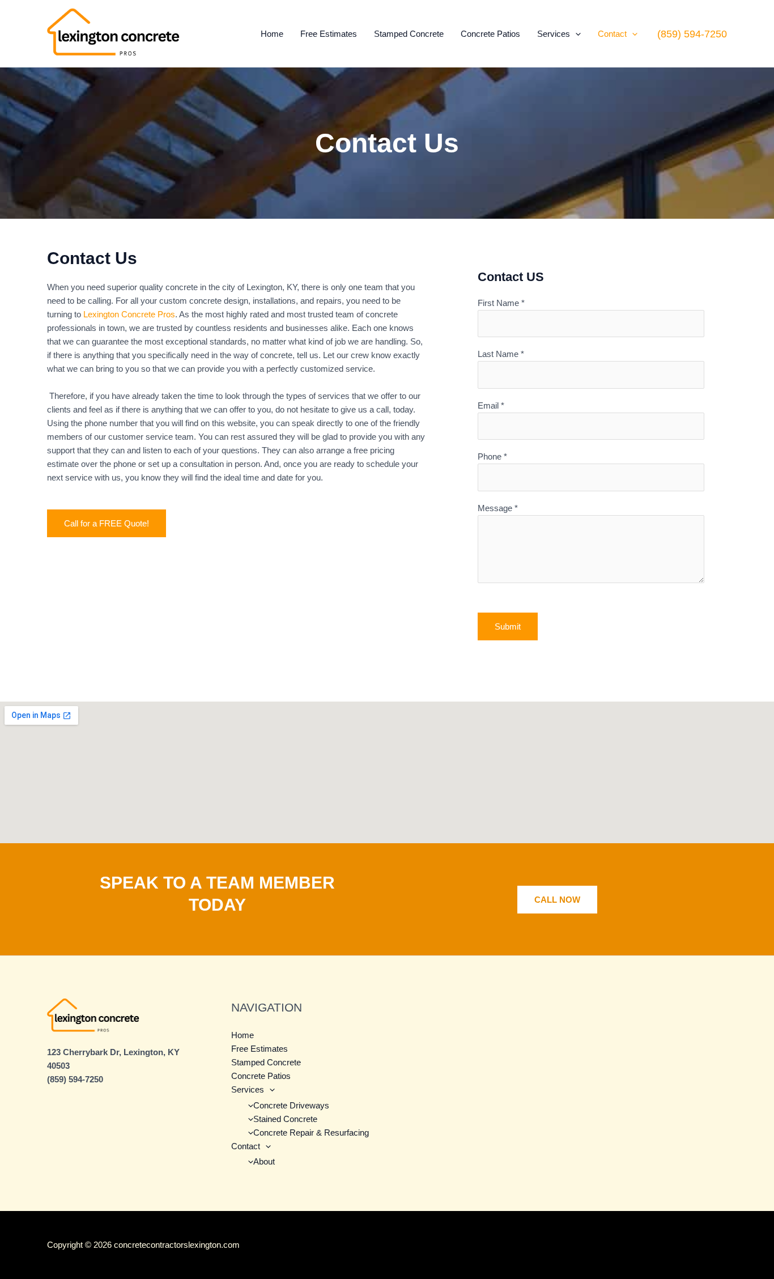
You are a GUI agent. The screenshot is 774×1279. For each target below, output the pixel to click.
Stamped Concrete (409, 34)
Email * (491, 405)
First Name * (501, 303)
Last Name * (501, 354)
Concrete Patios (490, 34)
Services (553, 34)
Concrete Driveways (291, 1105)
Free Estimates (328, 34)
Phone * (492, 456)
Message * (498, 508)
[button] (575, 34)
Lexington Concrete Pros (129, 314)
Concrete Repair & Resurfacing (311, 1132)
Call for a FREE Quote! (106, 523)
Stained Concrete (285, 1119)
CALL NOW (557, 899)
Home (272, 34)
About (264, 1161)
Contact (612, 34)
